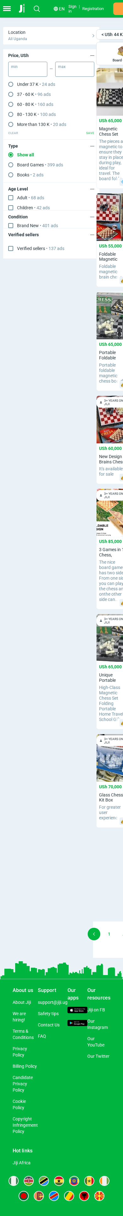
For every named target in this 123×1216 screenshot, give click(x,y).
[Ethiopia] (74, 1181)
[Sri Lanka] (39, 1196)
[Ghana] (59, 1181)
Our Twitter (98, 1056)
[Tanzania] (44, 1181)
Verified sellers (40, 248)
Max (62, 67)
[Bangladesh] (24, 1196)
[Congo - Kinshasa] (54, 1196)
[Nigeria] (14, 1181)
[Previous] (94, 934)
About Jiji (22, 1002)
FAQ (42, 1036)
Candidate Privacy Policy (23, 1084)
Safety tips (48, 1013)
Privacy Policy (20, 1051)
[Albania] (84, 1196)
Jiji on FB (96, 1009)
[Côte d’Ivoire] (104, 1181)
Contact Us (49, 1024)
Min (14, 67)
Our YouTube (95, 1041)
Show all (25, 155)
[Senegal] (89, 1181)
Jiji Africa (22, 1162)
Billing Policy (25, 1066)
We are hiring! (19, 1016)
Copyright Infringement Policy (25, 1125)
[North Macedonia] (99, 1196)
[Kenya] (29, 1181)
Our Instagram (97, 1024)
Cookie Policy (19, 1104)
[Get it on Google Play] (77, 1024)
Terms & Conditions (23, 1034)
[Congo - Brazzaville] (69, 1196)
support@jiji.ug (52, 1002)
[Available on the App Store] (77, 1011)
